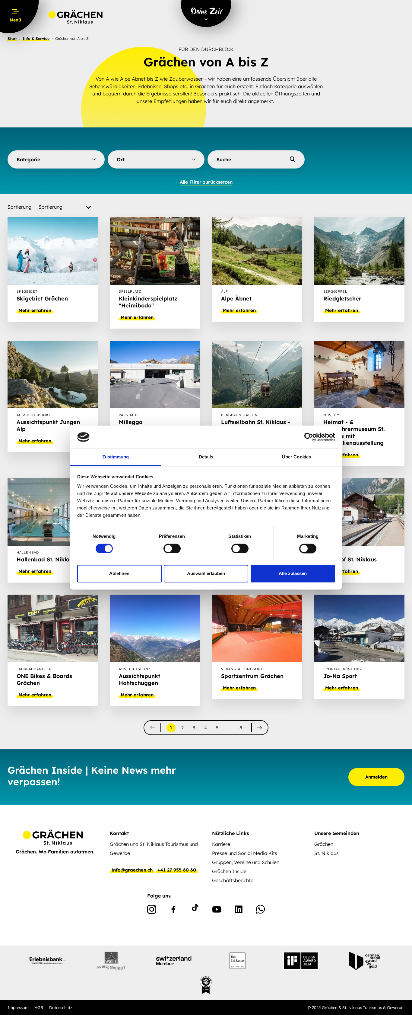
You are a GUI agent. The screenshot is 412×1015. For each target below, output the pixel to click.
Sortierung (19, 207)
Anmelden (376, 777)
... (229, 728)
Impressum (18, 1007)
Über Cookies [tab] (296, 457)
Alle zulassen (293, 573)
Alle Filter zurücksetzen (206, 182)
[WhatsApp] (260, 910)
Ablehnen (119, 573)
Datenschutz (60, 1007)
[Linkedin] (238, 910)
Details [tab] (206, 457)
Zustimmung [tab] (115, 457)
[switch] (172, 548)
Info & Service (36, 38)
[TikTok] (195, 910)
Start (12, 38)
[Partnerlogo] (48, 961)
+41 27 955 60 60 (176, 870)
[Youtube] (216, 910)
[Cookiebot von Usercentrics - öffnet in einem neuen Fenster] (308, 437)
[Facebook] (173, 910)
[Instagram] (151, 910)
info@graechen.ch (132, 870)
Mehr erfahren (34, 310)
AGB (39, 1007)
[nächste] (259, 727)
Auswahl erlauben (206, 573)
